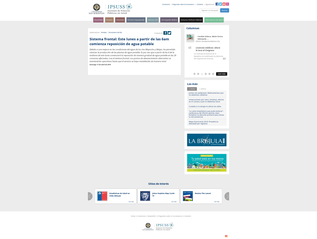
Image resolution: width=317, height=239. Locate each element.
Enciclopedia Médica (169, 20)
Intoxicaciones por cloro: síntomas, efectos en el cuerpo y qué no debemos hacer (206, 100)
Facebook (217, 4)
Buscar (224, 10)
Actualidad (98, 20)
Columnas (120, 20)
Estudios (109, 20)
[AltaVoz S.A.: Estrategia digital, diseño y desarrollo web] (226, 236)
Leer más (221, 74)
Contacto (200, 4)
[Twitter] (169, 33)
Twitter (220, 4)
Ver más (131, 202)
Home (133, 216)
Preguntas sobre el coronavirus (183, 4)
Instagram (227, 4)
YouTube (224, 4)
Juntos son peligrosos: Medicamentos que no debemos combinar (206, 94)
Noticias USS (153, 20)
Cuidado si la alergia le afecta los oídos (205, 106)
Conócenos (166, 4)
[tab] (192, 89)
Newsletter (152, 216)
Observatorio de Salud (214, 20)
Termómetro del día (115, 32)
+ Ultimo (202, 89)
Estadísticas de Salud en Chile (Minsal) (119, 194)
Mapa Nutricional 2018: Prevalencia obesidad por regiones (203, 122)
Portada (103, 32)
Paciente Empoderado (135, 20)
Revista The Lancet (203, 193)
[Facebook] (165, 33)
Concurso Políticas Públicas (191, 20)
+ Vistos (192, 89)
